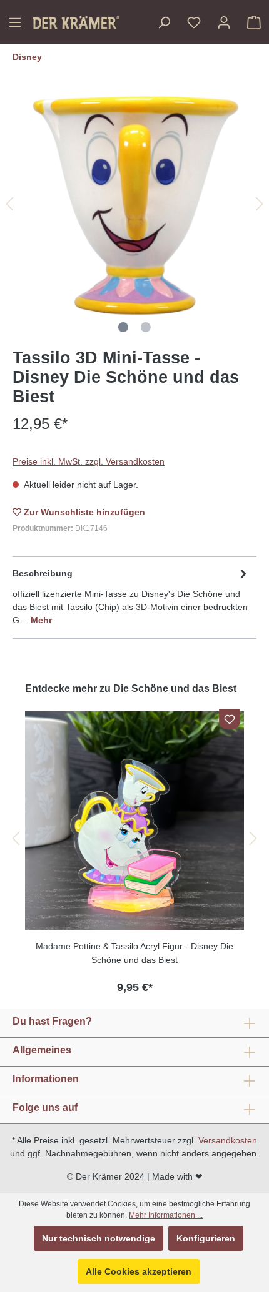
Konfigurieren (205, 1238)
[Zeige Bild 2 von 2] (146, 327)
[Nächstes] (259, 204)
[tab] (131, 596)
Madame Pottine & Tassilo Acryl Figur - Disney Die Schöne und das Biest (134, 953)
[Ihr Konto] (224, 22)
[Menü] (15, 22)
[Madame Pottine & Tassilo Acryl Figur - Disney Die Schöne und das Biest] (134, 820)
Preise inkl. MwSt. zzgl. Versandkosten (89, 461)
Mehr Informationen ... (166, 1215)
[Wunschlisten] (194, 22)
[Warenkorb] (254, 22)
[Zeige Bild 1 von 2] (123, 327)
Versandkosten (227, 1140)
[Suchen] (164, 22)
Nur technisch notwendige (98, 1238)
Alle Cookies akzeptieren (138, 1271)
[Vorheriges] (9, 204)
